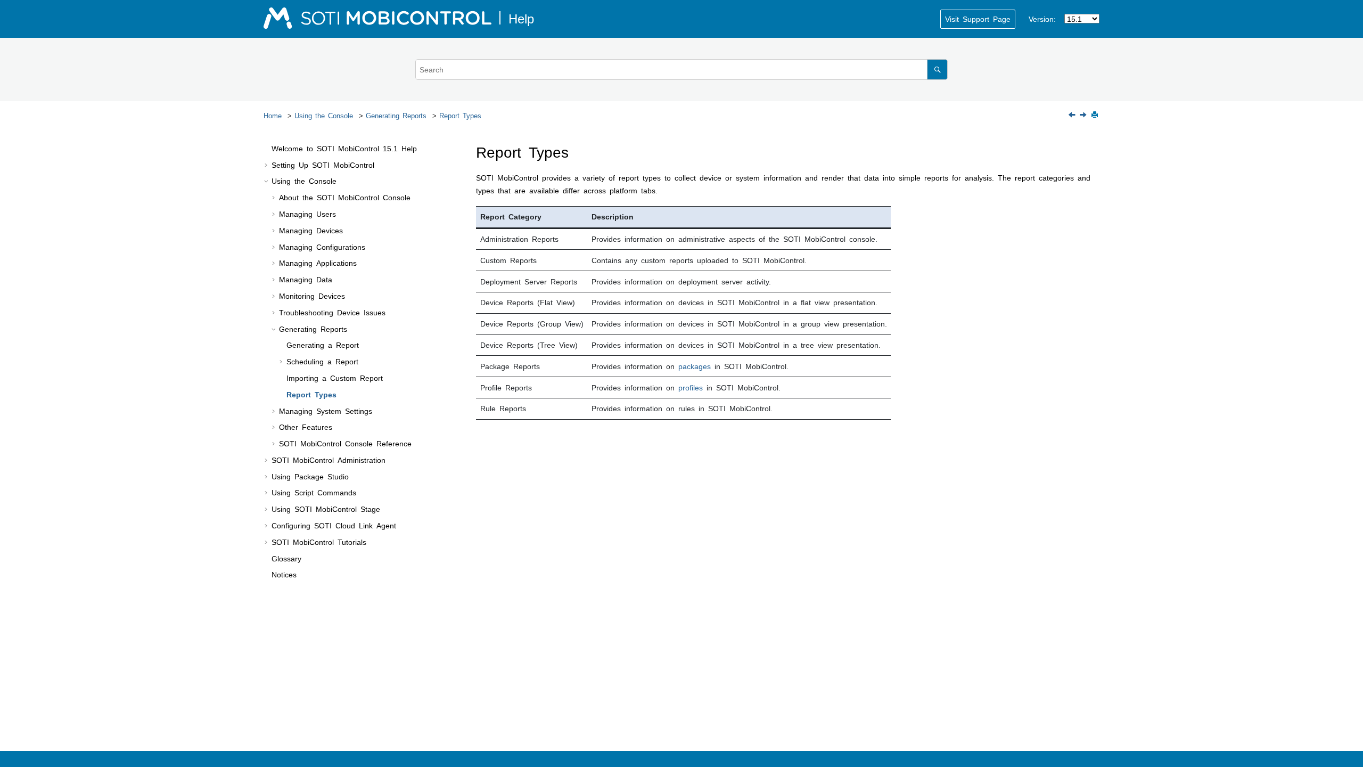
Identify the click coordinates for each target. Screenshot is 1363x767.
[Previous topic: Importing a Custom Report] (1073, 115)
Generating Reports (396, 115)
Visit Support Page (978, 18)
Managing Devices (311, 230)
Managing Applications (318, 262)
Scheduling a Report (322, 361)
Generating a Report (322, 344)
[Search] (937, 69)
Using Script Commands (314, 492)
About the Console (344, 197)
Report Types (460, 115)
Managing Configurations (322, 246)
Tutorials (319, 541)
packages (694, 366)
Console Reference (345, 443)
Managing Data (305, 279)
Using (326, 508)
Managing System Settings (325, 410)
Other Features (305, 426)
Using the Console (323, 115)
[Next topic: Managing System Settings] (1084, 115)
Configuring (334, 525)
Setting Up (323, 164)
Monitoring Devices (312, 295)
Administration (328, 459)
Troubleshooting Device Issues (332, 312)
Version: (1042, 18)
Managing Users (307, 213)
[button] (267, 148)
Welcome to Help (344, 148)
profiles (690, 387)
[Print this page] (1095, 115)
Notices (284, 574)
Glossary (286, 558)
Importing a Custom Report (334, 377)
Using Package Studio (310, 476)
